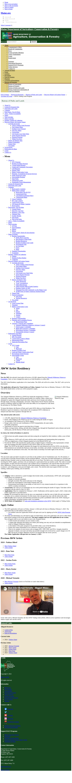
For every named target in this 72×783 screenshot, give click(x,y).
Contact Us (9, 36)
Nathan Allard (13, 639)
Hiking (14, 229)
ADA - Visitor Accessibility (12, 113)
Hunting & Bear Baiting (19, 258)
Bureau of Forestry (13, 86)
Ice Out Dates (20, 246)
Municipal (19, 348)
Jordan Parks (12, 649)
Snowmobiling (16, 227)
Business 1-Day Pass (18, 212)
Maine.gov (6, 13)
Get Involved (8, 147)
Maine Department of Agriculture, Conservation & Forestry (30, 29)
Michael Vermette (14, 646)
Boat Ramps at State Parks (23, 239)
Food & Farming (9, 77)
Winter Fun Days (17, 139)
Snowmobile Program (18, 177)
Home (6, 2)
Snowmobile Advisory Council (25, 332)
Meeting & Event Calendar (12, 726)
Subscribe (8, 35)
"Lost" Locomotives (22, 283)
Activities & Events (6, 96)
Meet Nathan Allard (10, 546)
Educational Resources (15, 63)
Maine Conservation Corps (20, 172)
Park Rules (15, 217)
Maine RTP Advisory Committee (25, 328)
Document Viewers (10, 692)
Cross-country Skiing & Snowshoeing (23, 232)
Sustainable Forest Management (21, 182)
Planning (7, 79)
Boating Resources (21, 241)
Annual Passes (16, 209)
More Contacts (5, 770)
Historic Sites (16, 170)
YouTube (10, 715)
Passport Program (17, 137)
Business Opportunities (19, 318)
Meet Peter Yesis (9, 555)
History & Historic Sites (15, 140)
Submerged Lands (17, 180)
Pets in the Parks (17, 219)
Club (17, 347)
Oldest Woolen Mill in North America (27, 286)
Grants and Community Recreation (22, 167)
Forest (6, 72)
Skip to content (8, 7)
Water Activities (9, 119)
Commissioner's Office (15, 47)
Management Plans (21, 322)
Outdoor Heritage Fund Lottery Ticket (15, 740)
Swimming (15, 253)
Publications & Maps (10, 149)
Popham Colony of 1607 (23, 288)
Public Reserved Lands (19, 175)
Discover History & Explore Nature (54, 94)
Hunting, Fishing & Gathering (13, 120)
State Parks (15, 179)
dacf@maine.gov (6, 766)
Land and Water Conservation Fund (22, 352)
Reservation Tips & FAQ (23, 192)
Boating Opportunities (18, 236)
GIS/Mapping (16, 169)
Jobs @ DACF (8, 694)
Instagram (10, 718)
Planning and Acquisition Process (22, 320)
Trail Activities (8, 117)
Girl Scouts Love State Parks (20, 134)
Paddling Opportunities (19, 251)
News (7, 38)
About (6, 45)
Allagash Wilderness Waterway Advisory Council (30, 325)
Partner (18, 311)
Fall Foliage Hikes (17, 127)
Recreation (7, 75)
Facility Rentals (16, 216)
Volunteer (11, 61)
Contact (18, 317)
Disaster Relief (20, 362)
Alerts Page (7, 631)
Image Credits (5, 677)
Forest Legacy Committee (23, 327)
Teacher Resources (21, 298)
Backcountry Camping (18, 189)
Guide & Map (8, 630)
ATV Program (16, 162)
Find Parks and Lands (10, 108)
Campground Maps (21, 197)
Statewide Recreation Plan (20, 342)
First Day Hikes (16, 130)
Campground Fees (21, 194)
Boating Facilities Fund (19, 350)
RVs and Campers (17, 200)
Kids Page (19, 296)
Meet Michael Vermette (11, 581)
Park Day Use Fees (17, 211)
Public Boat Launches (22, 237)
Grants (10, 56)
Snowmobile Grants (18, 355)
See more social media (11, 727)
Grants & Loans (9, 696)
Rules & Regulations (10, 633)
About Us (7, 105)
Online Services (9, 18)
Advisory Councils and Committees (22, 323)
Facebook (10, 709)
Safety (6, 115)
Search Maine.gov (11, 22)
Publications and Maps (15, 333)
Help (5, 20)
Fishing (14, 256)
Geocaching (15, 132)
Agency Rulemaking (14, 54)
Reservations (16, 206)
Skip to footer (8, 9)
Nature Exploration (14, 142)
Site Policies (8, 689)
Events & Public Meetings (16, 52)
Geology (7, 74)
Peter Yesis (12, 651)
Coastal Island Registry (19, 165)
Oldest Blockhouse (21, 285)
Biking (14, 231)
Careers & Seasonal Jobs (11, 107)
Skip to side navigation (11, 5)
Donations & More (10, 741)
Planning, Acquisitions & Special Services (24, 174)
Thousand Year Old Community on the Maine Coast (31, 290)
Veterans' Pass (16, 214)
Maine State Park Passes (11, 735)
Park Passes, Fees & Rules (12, 112)
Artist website (8, 547)
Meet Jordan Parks (9, 564)
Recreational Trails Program (20, 354)
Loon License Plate (17, 303)
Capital (18, 360)
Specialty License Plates (11, 738)
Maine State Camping (18, 190)
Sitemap (6, 701)
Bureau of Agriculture (14, 84)
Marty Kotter (12, 647)
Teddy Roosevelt (21, 281)
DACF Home (5, 94)
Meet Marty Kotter (10, 572)
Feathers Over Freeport (19, 129)
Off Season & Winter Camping (21, 204)
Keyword (3, 42)
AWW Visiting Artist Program (21, 125)
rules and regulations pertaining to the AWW (38, 501)
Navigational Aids (21, 244)
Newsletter (11, 145)
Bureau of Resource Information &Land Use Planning (18, 90)
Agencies (7, 17)
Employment (12, 58)
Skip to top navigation (11, 4)
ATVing (14, 226)
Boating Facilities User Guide (24, 243)
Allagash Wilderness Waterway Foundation (33, 418)
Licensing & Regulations (11, 80)
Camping (7, 110)
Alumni (18, 315)
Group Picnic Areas (18, 202)
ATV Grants (15, 345)
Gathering (15, 259)
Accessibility (8, 691)
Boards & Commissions (15, 49)
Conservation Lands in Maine (21, 338)
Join (17, 310)
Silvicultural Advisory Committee (26, 330)
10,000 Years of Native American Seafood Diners (30, 291)
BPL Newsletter (16, 337)
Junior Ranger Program (19, 135)
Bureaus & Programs (10, 82)
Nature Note (12, 144)
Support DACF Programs (15, 65)
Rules (17, 249)
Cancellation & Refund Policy (25, 195)
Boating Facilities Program (20, 163)
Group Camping (17, 199)
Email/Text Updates (13, 722)
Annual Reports (16, 335)
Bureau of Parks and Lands (16, 88)
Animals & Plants (9, 70)
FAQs (17, 248)
